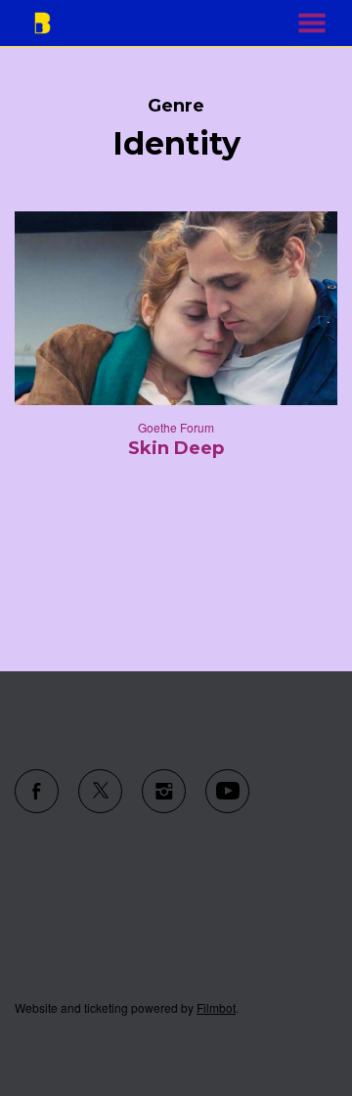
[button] (311, 23)
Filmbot (216, 1007)
